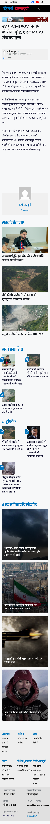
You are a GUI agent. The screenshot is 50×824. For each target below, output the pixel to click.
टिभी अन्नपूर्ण (11, 51)
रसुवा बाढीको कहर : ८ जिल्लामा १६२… (23, 334)
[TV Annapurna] (16, 8)
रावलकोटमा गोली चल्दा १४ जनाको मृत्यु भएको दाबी (23, 660)
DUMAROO (32, 816)
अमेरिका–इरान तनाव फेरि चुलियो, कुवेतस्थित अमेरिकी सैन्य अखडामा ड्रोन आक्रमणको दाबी (22, 551)
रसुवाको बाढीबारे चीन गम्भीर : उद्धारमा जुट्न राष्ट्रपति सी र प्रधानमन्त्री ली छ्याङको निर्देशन (37, 449)
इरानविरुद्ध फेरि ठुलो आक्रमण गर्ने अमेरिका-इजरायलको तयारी (20, 607)
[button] (38, 8)
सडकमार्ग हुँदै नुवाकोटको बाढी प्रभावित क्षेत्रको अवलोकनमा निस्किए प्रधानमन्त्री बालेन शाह (12, 376)
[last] (25, 20)
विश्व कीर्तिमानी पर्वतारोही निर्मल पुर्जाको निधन (23, 714)
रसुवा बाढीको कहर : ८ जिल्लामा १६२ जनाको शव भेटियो (12, 408)
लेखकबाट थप (25, 210)
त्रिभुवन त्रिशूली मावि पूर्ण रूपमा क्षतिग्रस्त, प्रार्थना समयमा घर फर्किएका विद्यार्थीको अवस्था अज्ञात (11, 484)
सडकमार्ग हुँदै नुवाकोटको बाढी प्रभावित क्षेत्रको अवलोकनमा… (24, 258)
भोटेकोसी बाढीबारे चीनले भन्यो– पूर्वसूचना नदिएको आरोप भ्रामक (37, 373)
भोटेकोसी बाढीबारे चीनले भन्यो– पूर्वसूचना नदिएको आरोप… (20, 297)
